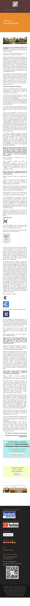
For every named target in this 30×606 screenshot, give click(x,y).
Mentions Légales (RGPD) (10, 590)
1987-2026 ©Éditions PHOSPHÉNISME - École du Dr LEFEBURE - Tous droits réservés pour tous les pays (15, 588)
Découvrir (17, 473)
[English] (6, 542)
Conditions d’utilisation (11, 593)
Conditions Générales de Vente (16, 591)
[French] (4, 542)
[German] (15, 542)
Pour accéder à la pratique (17, 454)
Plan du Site (9, 534)
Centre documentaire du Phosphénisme (15, 595)
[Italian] (13, 542)
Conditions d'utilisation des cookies (15, 593)
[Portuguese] (11, 542)
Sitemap (22, 589)
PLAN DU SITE (15, 589)
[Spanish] (8, 542)
